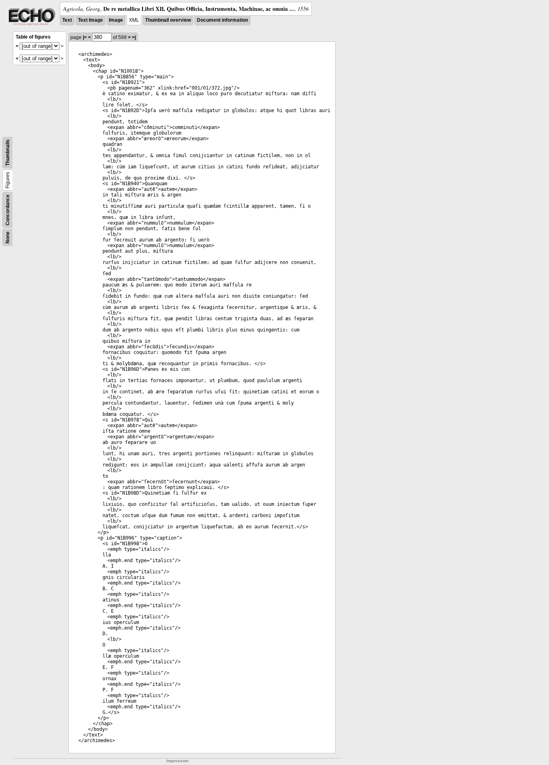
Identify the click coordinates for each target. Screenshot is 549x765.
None (7, 237)
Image (116, 20)
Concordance (7, 209)
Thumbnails (7, 152)
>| (134, 37)
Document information (222, 20)
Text (67, 20)
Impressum (177, 761)
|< (85, 37)
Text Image (90, 20)
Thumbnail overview (168, 20)
